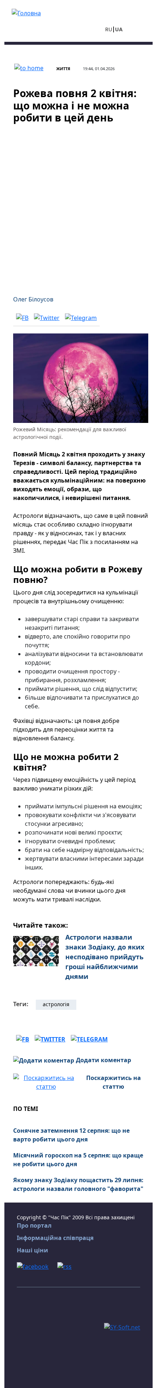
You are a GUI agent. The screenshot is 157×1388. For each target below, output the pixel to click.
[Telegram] (81, 317)
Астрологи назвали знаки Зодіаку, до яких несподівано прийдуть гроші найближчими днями (104, 957)
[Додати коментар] (43, 1060)
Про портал (34, 1225)
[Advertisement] (78, 205)
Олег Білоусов (33, 299)
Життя (63, 68)
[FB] (22, 317)
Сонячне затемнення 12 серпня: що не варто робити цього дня (71, 1135)
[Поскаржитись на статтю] (46, 1081)
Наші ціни (32, 1250)
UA (119, 29)
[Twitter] (47, 317)
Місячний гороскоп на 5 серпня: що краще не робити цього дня (78, 1159)
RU (108, 29)
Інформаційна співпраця (55, 1238)
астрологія (56, 1004)
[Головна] (26, 12)
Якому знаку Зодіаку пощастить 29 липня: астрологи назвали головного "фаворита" (78, 1184)
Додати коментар (103, 1060)
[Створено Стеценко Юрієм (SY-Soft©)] (122, 1327)
